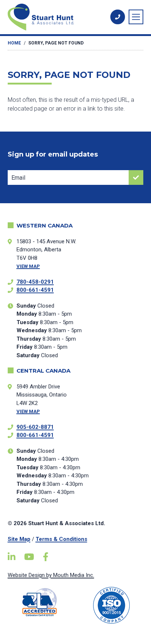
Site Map (19, 539)
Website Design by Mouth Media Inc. (51, 575)
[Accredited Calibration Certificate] (40, 602)
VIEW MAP (28, 266)
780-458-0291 (35, 282)
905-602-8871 (35, 427)
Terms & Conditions (61, 539)
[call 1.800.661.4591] (117, 17)
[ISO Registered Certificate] (111, 605)
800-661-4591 (35, 290)
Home (14, 43)
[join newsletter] (136, 177)
